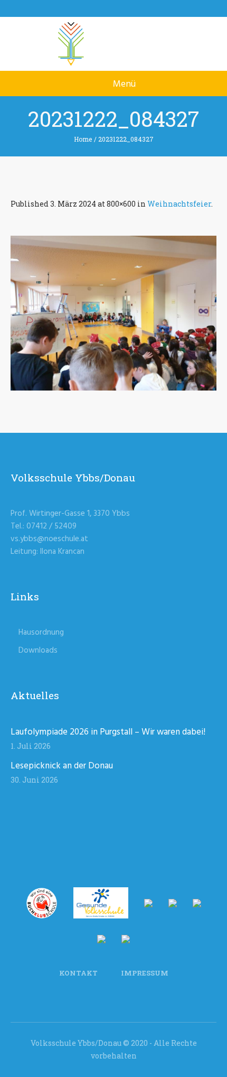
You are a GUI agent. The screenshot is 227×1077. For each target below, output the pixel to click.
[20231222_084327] (113, 313)
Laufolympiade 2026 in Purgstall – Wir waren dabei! (108, 732)
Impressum (144, 973)
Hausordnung (41, 632)
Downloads (38, 650)
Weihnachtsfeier (179, 204)
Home (83, 139)
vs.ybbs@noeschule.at (49, 539)
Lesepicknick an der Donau (62, 766)
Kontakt (78, 973)
